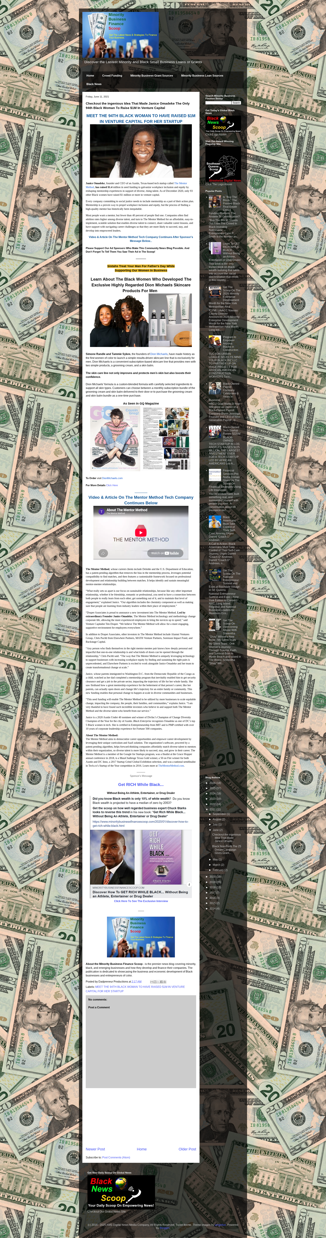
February (218, 870)
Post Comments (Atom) (116, 1157)
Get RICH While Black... (141, 784)
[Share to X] (158, 982)
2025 (213, 788)
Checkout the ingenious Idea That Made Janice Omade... (226, 837)
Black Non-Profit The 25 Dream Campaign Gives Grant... (226, 849)
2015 (213, 903)
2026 (213, 783)
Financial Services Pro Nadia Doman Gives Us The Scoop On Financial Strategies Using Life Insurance (225, 480)
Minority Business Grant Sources (151, 75)
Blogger (164, 1227)
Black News (94, 84)
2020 (213, 876)
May (216, 859)
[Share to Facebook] (161, 982)
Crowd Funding (112, 75)
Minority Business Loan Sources (202, 75)
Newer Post (95, 1149)
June (216, 830)
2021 (213, 809)
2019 (213, 882)
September (220, 814)
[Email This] (151, 982)
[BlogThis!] (155, 982)
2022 (213, 804)
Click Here (112, 485)
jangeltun (220, 1224)
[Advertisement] (141, 1117)
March (217, 864)
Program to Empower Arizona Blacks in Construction (230, 344)
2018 (213, 887)
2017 (213, 892)
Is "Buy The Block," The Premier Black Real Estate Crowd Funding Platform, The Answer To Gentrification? (224, 207)
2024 (213, 793)
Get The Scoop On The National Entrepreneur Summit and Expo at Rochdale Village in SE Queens (224, 580)
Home (90, 75)
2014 (213, 908)
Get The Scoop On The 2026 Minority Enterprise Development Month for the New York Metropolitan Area (224, 297)
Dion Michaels (159, 354)
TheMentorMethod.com (171, 765)
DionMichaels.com (112, 478)
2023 (213, 798)
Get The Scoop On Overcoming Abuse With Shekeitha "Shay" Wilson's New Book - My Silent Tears (223, 630)
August (217, 819)
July (215, 824)
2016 (213, 897)
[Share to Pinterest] (164, 982)
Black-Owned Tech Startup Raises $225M (231, 430)
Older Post (187, 1149)
